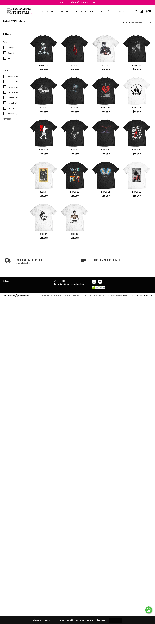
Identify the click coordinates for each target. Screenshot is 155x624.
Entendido (115, 620)
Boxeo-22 (74, 192)
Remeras (50, 11)
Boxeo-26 (136, 108)
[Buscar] (136, 11)
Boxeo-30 (136, 192)
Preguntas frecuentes (95, 11)
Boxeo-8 (74, 108)
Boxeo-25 (136, 65)
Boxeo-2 (43, 108)
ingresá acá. (124, 296)
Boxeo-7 (74, 150)
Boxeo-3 (74, 65)
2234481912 (62, 281)
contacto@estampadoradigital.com (71, 284)
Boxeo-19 (105, 150)
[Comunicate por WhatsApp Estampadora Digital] (148, 609)
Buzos (60, 11)
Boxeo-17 (105, 108)
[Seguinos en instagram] (94, 282)
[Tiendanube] (16, 297)
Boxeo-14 (43, 150)
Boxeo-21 (105, 192)
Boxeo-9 (43, 234)
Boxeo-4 (43, 192)
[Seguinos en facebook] (100, 282)
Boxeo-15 (136, 150)
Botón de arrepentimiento (142, 296)
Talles (69, 11)
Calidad (78, 11)
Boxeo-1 (105, 65)
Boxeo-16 (43, 65)
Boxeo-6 (74, 234)
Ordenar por (126, 22)
